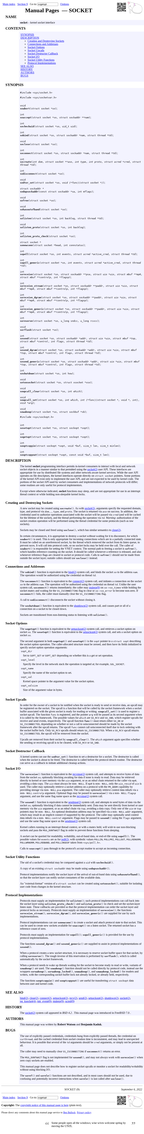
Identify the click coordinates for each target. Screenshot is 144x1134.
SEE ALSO (27, 66)
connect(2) (78, 581)
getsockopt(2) (78, 628)
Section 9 (22, 4)
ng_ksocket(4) (28, 1001)
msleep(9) (94, 587)
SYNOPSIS (27, 34)
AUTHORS (27, 72)
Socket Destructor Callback (43, 53)
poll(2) (65, 839)
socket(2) (92, 469)
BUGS (24, 75)
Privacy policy (84, 1112)
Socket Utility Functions (41, 59)
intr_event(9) (44, 1001)
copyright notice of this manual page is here (44, 1105)
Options (64, 4)
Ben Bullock (69, 1112)
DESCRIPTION (30, 37)
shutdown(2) (81, 605)
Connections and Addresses (43, 44)
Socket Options (36, 47)
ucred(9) (69, 1001)
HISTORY (27, 69)
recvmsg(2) (79, 774)
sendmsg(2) (74, 802)
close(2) (116, 530)
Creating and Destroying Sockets (46, 40)
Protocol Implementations (42, 63)
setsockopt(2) (90, 632)
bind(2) (72, 572)
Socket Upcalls (36, 50)
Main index (9, 4)
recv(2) (73, 998)
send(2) (83, 998)
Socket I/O (34, 56)
